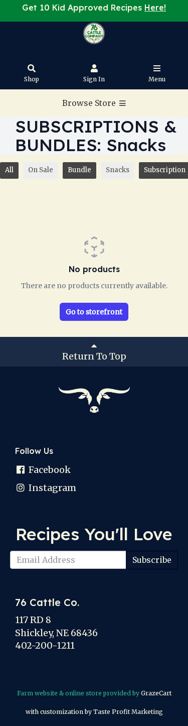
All (9, 170)
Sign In (94, 79)
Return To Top (94, 356)
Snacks (117, 170)
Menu (156, 79)
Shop (31, 79)
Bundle (79, 170)
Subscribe (151, 560)
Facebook (49, 469)
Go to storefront (94, 311)
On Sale (40, 170)
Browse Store (90, 103)
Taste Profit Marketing (128, 711)
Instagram (51, 488)
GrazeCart (156, 693)
